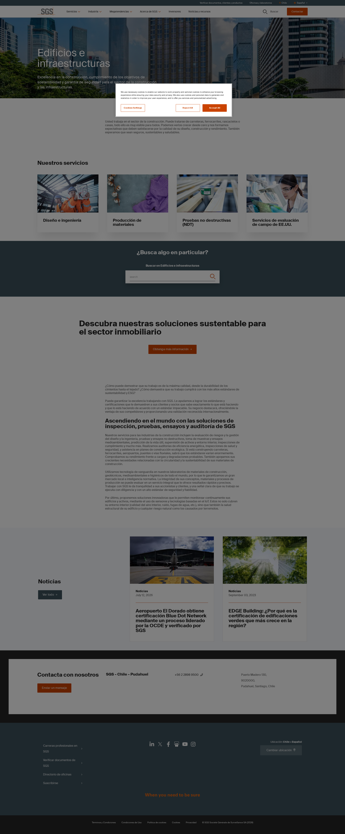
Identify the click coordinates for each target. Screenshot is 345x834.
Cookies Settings (133, 108)
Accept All (214, 108)
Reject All (188, 108)
